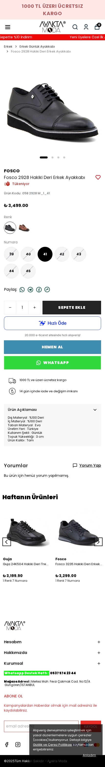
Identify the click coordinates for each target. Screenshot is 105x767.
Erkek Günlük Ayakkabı (37, 46)
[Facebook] (6, 744)
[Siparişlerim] (86, 27)
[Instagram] (18, 744)
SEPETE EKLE (71, 307)
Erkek (8, 46)
